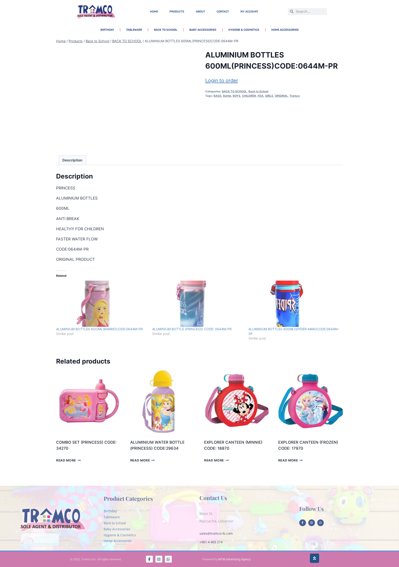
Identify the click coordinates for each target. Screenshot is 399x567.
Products (176, 11)
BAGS (217, 95)
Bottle (227, 95)
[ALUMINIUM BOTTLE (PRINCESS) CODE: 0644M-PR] (198, 304)
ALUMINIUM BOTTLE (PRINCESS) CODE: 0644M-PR (192, 329)
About (200, 11)
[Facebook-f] (302, 522)
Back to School (165, 29)
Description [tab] (72, 160)
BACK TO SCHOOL (234, 91)
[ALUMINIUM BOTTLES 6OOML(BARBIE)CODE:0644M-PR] (102, 304)
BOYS (236, 95)
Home (154, 11)
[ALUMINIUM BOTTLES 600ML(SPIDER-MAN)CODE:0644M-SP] (294, 304)
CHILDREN (249, 95)
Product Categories (128, 498)
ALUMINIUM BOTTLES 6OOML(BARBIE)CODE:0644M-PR (99, 329)
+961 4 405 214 (211, 542)
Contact (223, 11)
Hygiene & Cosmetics (243, 29)
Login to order (221, 80)
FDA (260, 95)
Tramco (295, 95)
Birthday (107, 29)
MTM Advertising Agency (234, 559)
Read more (66, 460)
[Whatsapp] (320, 522)
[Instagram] (311, 522)
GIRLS (269, 95)
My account (249, 11)
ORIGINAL (281, 95)
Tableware (134, 29)
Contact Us (213, 497)
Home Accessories (285, 29)
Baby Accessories (202, 29)
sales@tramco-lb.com (216, 533)
